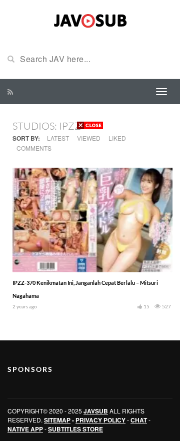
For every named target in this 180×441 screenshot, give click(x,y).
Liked (117, 138)
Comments (34, 148)
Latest (58, 138)
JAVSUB (96, 410)
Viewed (88, 138)
